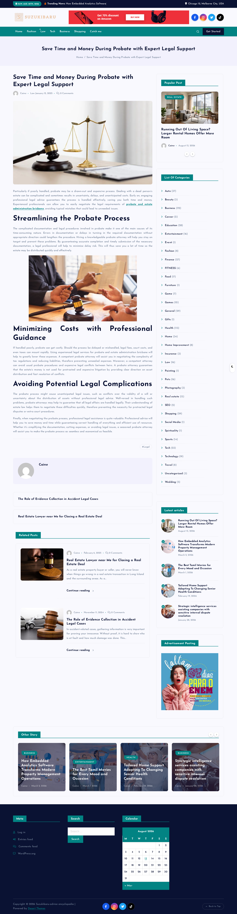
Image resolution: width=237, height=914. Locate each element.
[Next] (192, 154)
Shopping (80, 31)
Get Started (213, 31)
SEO (167, 405)
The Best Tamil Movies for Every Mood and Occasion (40, 774)
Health (169, 328)
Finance (169, 259)
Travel (168, 465)
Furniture (170, 285)
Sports (169, 439)
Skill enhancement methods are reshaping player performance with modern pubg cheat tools (195, 770)
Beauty (169, 199)
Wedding (170, 482)
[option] (189, 120)
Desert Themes (36, 908)
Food (168, 276)
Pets (167, 379)
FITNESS (170, 268)
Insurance (171, 354)
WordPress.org (26, 853)
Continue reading (79, 590)
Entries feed (25, 839)
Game (168, 294)
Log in (21, 832)
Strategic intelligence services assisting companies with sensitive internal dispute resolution (142, 770)
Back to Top (215, 906)
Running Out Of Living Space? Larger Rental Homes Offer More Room (187, 133)
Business (65, 31)
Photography (173, 388)
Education (171, 225)
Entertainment (174, 234)
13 (146, 858)
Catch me (95, 31)
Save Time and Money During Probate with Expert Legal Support (124, 57)
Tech (52, 31)
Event (168, 242)
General (170, 311)
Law (42, 31)
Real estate (174, 97)
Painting (170, 371)
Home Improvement (177, 345)
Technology (171, 456)
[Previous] (186, 154)
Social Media (173, 422)
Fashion (31, 31)
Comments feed (28, 846)
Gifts (168, 319)
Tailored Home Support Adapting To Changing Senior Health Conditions (197, 588)
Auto (168, 191)
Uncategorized (174, 473)
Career (169, 217)
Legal (147, 447)
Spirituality (171, 430)
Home (19, 31)
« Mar (128, 885)
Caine (23, 93)
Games (169, 302)
